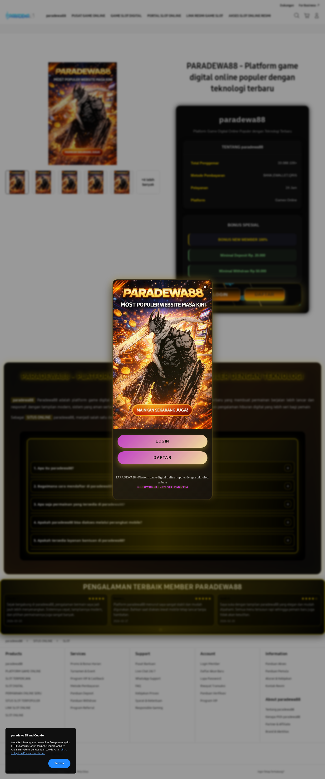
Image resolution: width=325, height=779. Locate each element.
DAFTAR (162, 458)
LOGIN (162, 441)
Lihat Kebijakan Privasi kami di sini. (39, 751)
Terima (59, 763)
